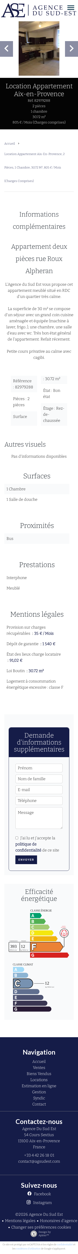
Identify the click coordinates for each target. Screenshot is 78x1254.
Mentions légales (20, 1220)
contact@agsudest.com (39, 1161)
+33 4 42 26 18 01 (39, 1155)
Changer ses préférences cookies (41, 1227)
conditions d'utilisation (28, 1248)
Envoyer (26, 859)
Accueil (9, 143)
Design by (45, 1234)
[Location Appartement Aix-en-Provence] (39, 48)
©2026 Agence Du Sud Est (39, 1214)
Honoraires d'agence (58, 1220)
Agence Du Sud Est (39, 1128)
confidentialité (65, 1244)
